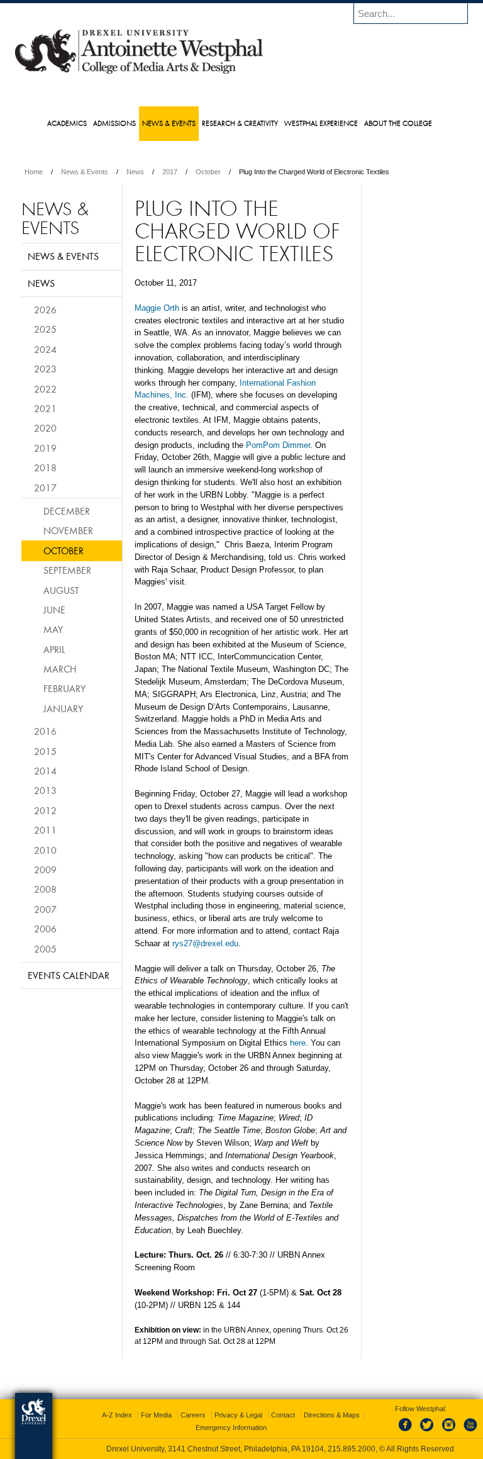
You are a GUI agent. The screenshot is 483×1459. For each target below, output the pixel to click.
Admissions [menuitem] (114, 123)
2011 (45, 830)
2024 (45, 349)
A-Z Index (117, 1415)
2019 (45, 448)
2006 (45, 928)
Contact (283, 1415)
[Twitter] (428, 1432)
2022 (45, 389)
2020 (45, 428)
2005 (45, 948)
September (67, 570)
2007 (45, 909)
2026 (45, 309)
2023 (45, 368)
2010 (45, 850)
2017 (169, 172)
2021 (45, 408)
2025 (45, 329)
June (54, 609)
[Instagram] (449, 1432)
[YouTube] (469, 1432)
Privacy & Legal (238, 1415)
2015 (45, 751)
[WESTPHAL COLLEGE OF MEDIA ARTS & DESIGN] (139, 73)
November (68, 530)
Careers (193, 1415)
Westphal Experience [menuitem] (321, 123)
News (135, 172)
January (63, 708)
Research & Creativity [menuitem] (240, 123)
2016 (45, 731)
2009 (45, 869)
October (208, 172)
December (66, 511)
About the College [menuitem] (398, 123)
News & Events (84, 172)
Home (34, 172)
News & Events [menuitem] (169, 123)
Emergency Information (231, 1427)
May (53, 629)
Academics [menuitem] (67, 123)
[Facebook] (407, 1432)
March (59, 668)
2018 (45, 467)
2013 (45, 790)
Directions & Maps (332, 1415)
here (298, 1043)
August (61, 590)
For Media (156, 1415)
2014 (45, 770)
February (64, 688)
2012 (45, 810)
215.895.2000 (351, 1449)
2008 (45, 889)
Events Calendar (68, 975)
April (54, 649)
